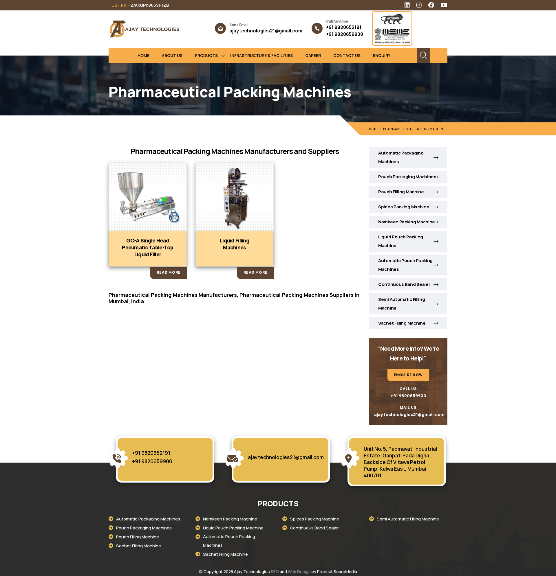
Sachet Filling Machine (401, 323)
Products (206, 55)
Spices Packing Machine (403, 207)
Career (313, 55)
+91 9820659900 (344, 34)
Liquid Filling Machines (234, 244)
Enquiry (381, 55)
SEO (275, 571)
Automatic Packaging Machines (400, 157)
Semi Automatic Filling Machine (401, 303)
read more (168, 272)
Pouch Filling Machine (401, 192)
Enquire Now (408, 374)
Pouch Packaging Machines (407, 177)
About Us (172, 55)
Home (143, 55)
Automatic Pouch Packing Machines (405, 264)
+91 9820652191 (343, 27)
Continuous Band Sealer (404, 284)
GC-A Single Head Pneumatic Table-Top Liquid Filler (147, 247)
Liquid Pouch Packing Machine (400, 241)
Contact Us (347, 55)
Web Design (299, 571)
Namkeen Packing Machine (406, 222)
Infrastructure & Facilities (261, 55)
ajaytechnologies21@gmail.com (265, 30)
